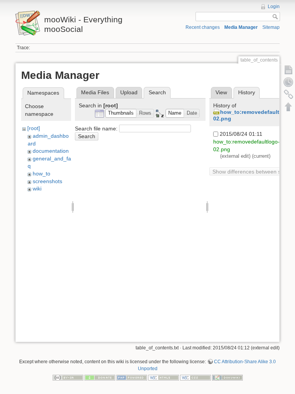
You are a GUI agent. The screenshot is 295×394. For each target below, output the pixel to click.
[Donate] (100, 377)
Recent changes (203, 27)
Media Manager (241, 27)
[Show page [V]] (288, 69)
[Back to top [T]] (288, 106)
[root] (33, 128)
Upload (129, 92)
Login (274, 6)
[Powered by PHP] (131, 377)
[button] (121, 113)
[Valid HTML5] (163, 377)
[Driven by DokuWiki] (227, 377)
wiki (37, 188)
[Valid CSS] (195, 377)
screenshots (47, 181)
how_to (41, 173)
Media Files (95, 92)
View (221, 92)
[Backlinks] (288, 94)
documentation (51, 151)
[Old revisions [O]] (288, 82)
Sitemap (271, 27)
